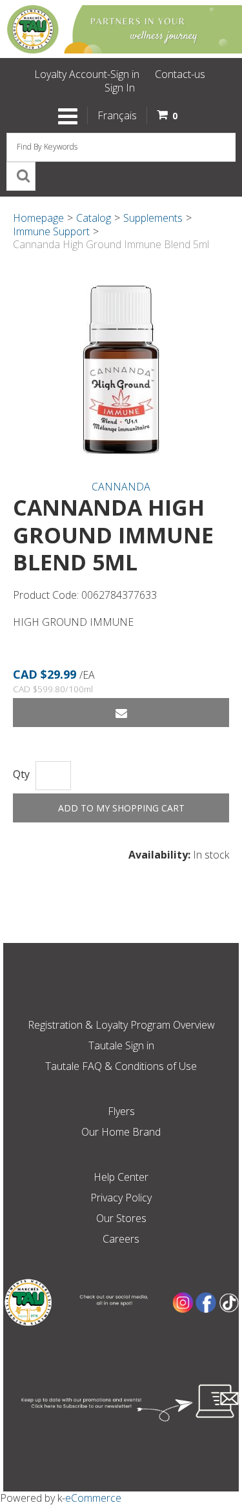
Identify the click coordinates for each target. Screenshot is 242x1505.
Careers (121, 1239)
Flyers (121, 1111)
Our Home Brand (121, 1132)
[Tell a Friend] (121, 712)
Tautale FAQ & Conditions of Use (121, 1066)
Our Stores (121, 1218)
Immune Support (51, 231)
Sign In (120, 88)
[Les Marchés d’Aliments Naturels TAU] (121, 29)
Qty (21, 774)
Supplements (153, 218)
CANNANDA (121, 487)
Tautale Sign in (121, 1045)
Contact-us (180, 74)
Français (117, 115)
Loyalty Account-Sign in (86, 74)
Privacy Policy (121, 1197)
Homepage (38, 218)
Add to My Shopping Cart (121, 808)
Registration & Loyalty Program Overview (121, 1025)
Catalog (93, 218)
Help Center (121, 1177)
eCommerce (93, 1498)
